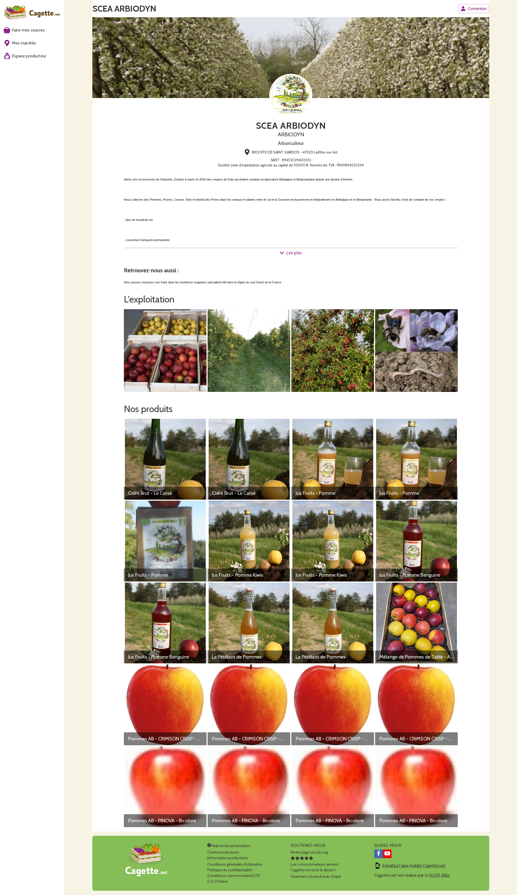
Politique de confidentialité (229, 870)
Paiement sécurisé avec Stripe (316, 876)
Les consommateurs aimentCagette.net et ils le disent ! (314, 867)
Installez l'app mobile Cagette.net (413, 865)
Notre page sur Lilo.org (309, 852)
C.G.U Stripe (217, 881)
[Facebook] (378, 853)
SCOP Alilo (439, 875)
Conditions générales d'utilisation (235, 864)
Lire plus (294, 252)
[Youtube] (387, 853)
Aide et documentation (230, 845)
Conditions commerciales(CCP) (233, 875)
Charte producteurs (223, 852)
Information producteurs (227, 857)
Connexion (477, 8)
